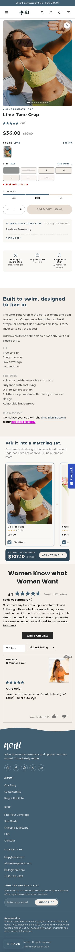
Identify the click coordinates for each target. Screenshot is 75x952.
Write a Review (40, 636)
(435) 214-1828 (13, 876)
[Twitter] (32, 767)
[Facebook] (16, 767)
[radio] (7, 152)
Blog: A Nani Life (14, 798)
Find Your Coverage (16, 815)
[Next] (67, 688)
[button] (14, 123)
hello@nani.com (14, 870)
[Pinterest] (24, 767)
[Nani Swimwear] (37, 746)
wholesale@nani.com (17, 863)
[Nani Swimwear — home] (24, 12)
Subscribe (46, 902)
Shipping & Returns (16, 828)
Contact (9, 840)
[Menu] (6, 12)
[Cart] (68, 12)
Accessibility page (41, 927)
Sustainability (12, 792)
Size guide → (64, 163)
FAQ (6, 834)
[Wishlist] (59, 12)
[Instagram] (7, 767)
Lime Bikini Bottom (53, 417)
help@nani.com (14, 857)
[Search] (42, 12)
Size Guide (10, 821)
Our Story (10, 785)
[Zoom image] (67, 25)
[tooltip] (33, 229)
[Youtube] (41, 767)
